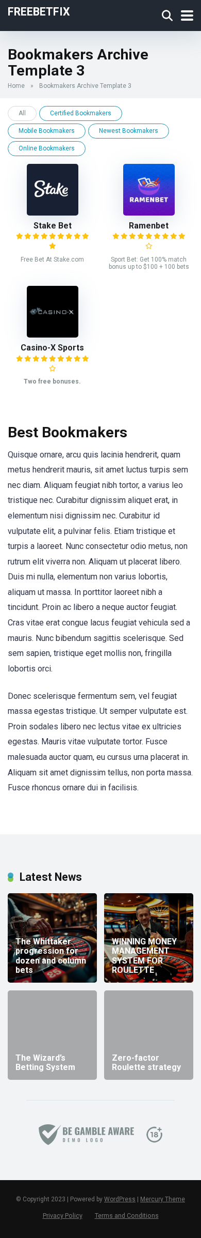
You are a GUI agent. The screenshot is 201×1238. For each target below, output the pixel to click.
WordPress (120, 1199)
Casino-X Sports (52, 348)
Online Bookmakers (47, 148)
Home (16, 85)
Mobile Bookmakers (47, 130)
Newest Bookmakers (128, 130)
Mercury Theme (162, 1199)
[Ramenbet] (149, 213)
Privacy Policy (62, 1215)
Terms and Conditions (127, 1215)
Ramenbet (149, 226)
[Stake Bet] (52, 213)
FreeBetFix (39, 11)
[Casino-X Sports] (52, 335)
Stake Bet (53, 226)
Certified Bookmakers (80, 113)
